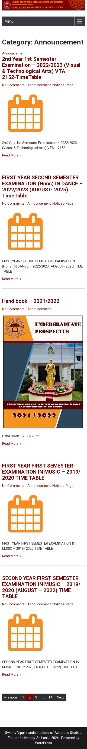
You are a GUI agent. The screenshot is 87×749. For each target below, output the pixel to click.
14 (50, 697)
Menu (8, 21)
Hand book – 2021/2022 (30, 301)
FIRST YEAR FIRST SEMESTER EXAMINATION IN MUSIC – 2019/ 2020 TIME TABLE (41, 472)
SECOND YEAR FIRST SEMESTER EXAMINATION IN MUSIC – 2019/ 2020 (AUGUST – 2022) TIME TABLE (41, 587)
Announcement (39, 85)
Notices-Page (62, 85)
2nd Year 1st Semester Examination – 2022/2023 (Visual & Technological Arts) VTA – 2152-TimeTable (41, 68)
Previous (11, 697)
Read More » (11, 155)
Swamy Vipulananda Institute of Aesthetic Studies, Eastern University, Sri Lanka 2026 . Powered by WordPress (43, 738)
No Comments (13, 85)
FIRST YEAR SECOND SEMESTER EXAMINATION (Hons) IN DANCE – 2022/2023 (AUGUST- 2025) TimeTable (42, 186)
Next (60, 697)
